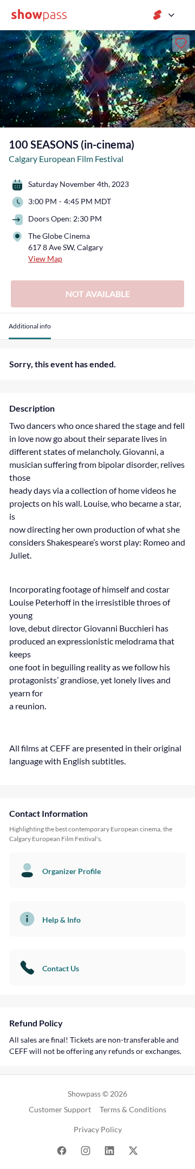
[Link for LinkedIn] (109, 1150)
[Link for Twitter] (133, 1150)
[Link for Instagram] (85, 1150)
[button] (30, 330)
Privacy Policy (98, 1129)
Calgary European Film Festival (66, 158)
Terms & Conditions (133, 1109)
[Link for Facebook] (61, 1150)
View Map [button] (45, 258)
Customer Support (60, 1109)
